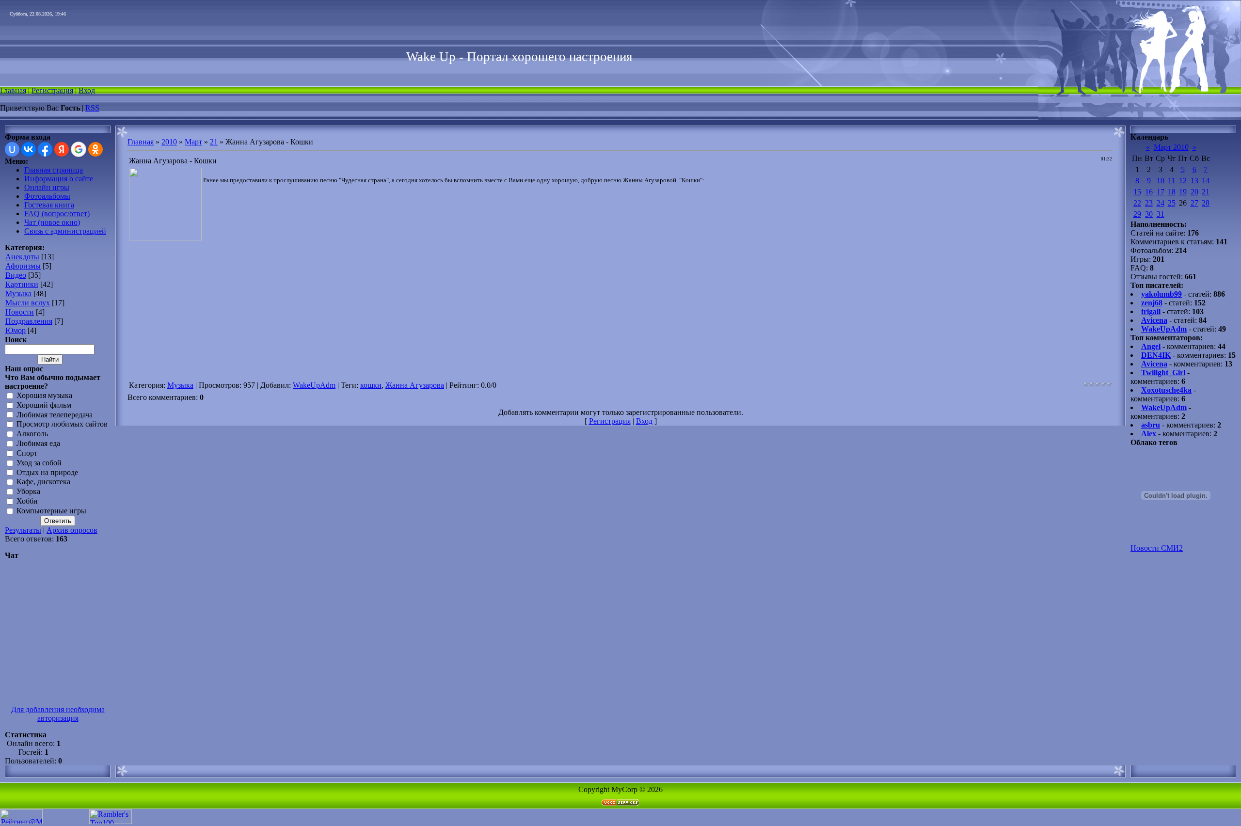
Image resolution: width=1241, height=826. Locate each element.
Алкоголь (32, 434)
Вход (87, 90)
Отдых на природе (47, 472)
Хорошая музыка (44, 395)
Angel (1151, 346)
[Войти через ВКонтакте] (28, 149)
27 (1194, 203)
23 (1149, 203)
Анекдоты (22, 257)
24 (1160, 203)
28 (1205, 203)
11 (1171, 180)
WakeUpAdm (314, 385)
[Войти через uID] (12, 149)
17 (1160, 192)
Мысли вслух (27, 303)
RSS (92, 108)
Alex (1148, 433)
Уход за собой (39, 463)
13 (1194, 180)
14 (1205, 180)
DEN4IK (1156, 355)
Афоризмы (23, 266)
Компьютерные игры (51, 511)
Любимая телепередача (54, 415)
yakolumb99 (1161, 294)
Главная (13, 90)
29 (1137, 214)
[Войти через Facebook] (45, 149)
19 (1183, 192)
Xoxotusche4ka (1166, 390)
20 (1194, 192)
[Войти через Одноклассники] (95, 149)
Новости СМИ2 (1156, 548)
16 (1149, 192)
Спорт (26, 453)
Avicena (1154, 320)
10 (1160, 180)
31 (1160, 214)
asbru (1150, 425)
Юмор (15, 330)
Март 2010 (1171, 147)
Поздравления (28, 321)
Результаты (23, 530)
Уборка (28, 492)
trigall (1151, 311)
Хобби (27, 501)
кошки (371, 385)
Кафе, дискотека (43, 482)
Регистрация (52, 90)
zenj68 (1151, 303)
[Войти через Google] (78, 149)
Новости (19, 312)
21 (214, 142)
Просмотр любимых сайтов (62, 424)
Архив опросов (72, 530)
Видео (15, 275)
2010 (169, 142)
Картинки (21, 284)
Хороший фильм (43, 405)
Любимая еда (38, 443)
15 (1137, 192)
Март (193, 142)
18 (1172, 192)
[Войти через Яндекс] (61, 149)
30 (1149, 214)
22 (1137, 203)
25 (1172, 203)
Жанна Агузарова (414, 385)
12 (1183, 180)
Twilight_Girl (1163, 372)
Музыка (18, 293)
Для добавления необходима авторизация (58, 713)
